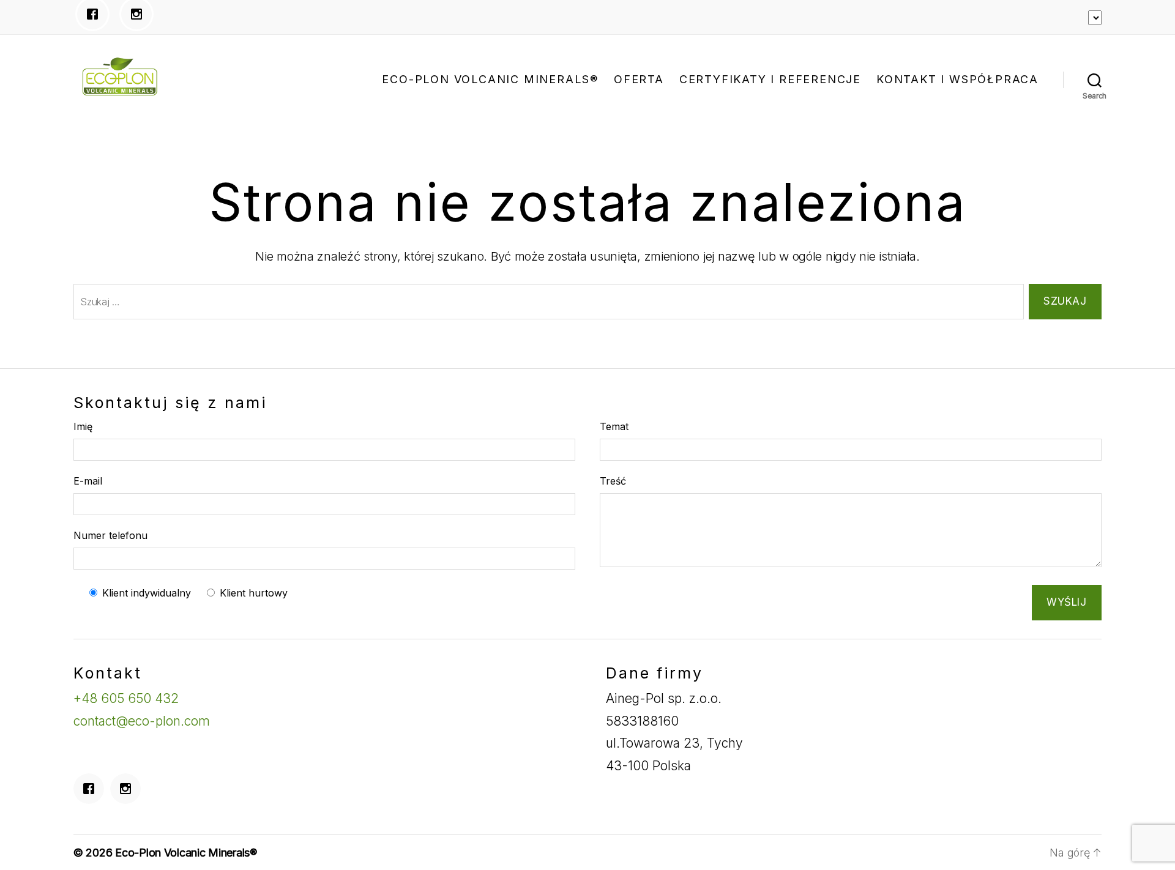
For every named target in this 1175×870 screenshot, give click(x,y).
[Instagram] (128, 788)
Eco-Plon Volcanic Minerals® (490, 79)
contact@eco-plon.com (141, 721)
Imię (82, 426)
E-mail (87, 481)
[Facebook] (91, 788)
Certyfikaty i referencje (770, 79)
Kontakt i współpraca (957, 79)
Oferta (639, 79)
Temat (614, 426)
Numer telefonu (110, 535)
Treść (613, 481)
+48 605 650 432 (126, 698)
